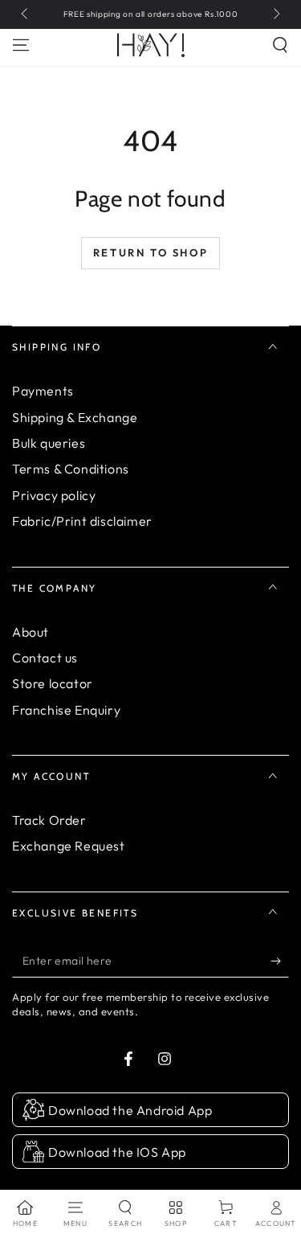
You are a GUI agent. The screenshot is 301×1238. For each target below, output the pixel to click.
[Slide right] (275, 14)
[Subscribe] (279, 961)
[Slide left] (25, 14)
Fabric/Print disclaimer (82, 521)
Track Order (49, 820)
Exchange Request (68, 846)
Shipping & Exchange (74, 417)
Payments (43, 391)
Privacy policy (54, 495)
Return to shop (150, 252)
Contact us (45, 658)
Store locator (52, 683)
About (30, 632)
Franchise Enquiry (66, 710)
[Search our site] (280, 45)
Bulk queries (48, 443)
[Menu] (21, 45)
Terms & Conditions (70, 469)
